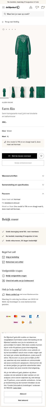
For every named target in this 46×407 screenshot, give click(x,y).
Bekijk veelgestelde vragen (16, 275)
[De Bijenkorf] (12, 7)
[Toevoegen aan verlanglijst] (41, 156)
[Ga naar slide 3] (9, 29)
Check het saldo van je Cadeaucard (20, 280)
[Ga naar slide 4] (12, 29)
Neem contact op (12, 294)
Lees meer (17, 388)
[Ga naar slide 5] (15, 29)
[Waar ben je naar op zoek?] (5, 14)
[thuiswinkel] (30, 324)
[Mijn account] (30, 7)
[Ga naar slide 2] (6, 29)
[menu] (3, 7)
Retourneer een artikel (14, 262)
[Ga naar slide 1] (3, 29)
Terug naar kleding (12, 22)
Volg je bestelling (12, 257)
